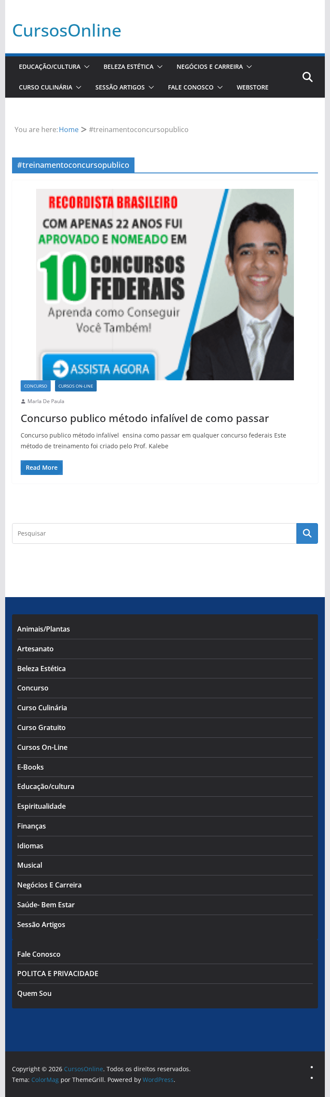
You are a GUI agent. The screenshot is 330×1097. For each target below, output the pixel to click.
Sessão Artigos (120, 87)
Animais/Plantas (43, 629)
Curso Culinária (45, 87)
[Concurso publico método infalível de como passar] (165, 284)
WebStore (253, 87)
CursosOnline (67, 30)
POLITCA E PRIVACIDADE (57, 973)
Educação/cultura (49, 66)
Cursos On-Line (75, 386)
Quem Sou (34, 993)
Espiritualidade (41, 806)
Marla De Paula (46, 401)
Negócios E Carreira (210, 66)
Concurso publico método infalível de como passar (145, 418)
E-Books (30, 767)
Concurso (35, 386)
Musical (29, 865)
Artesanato (35, 648)
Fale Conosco (191, 87)
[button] (85, 67)
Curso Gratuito (41, 727)
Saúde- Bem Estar (46, 904)
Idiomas (30, 845)
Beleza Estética (128, 66)
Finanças (31, 826)
